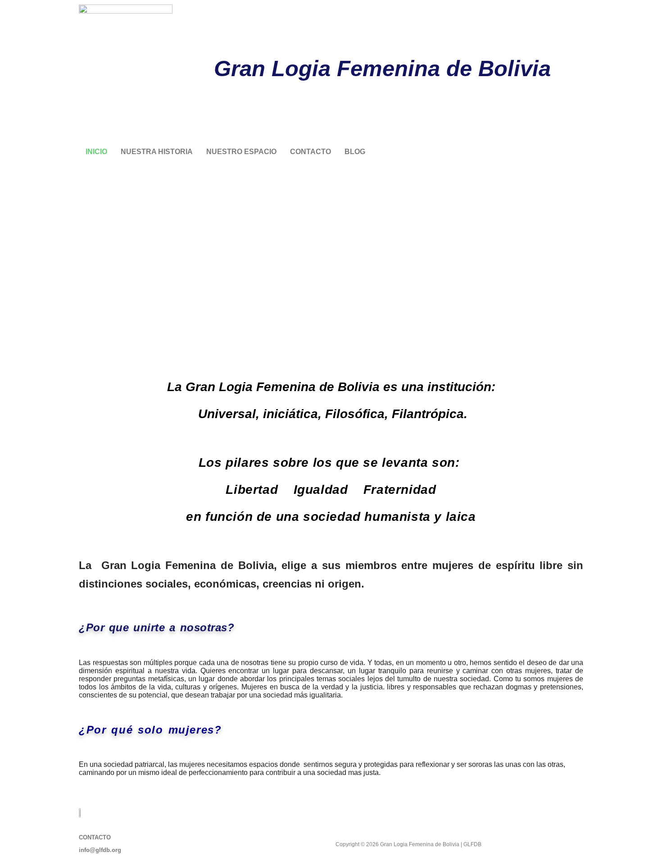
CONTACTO (310, 151)
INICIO (96, 151)
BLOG (355, 151)
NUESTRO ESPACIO (241, 151)
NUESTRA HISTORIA (157, 151)
